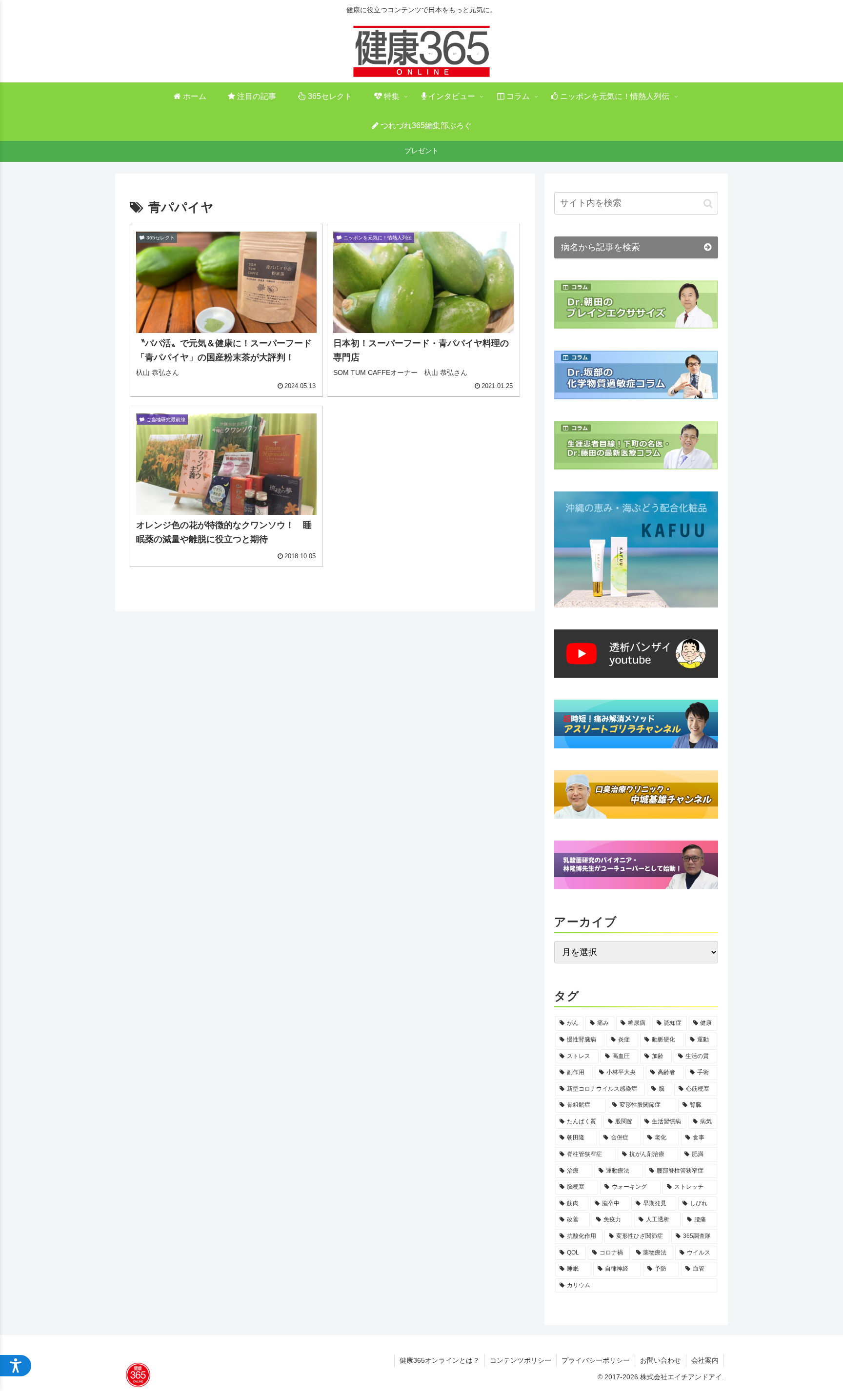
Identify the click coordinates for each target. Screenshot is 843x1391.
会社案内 (705, 1360)
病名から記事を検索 (600, 247)
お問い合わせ (660, 1360)
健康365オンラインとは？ (440, 1360)
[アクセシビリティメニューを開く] (15, 1365)
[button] (708, 203)
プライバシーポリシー (596, 1360)
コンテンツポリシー (520, 1360)
